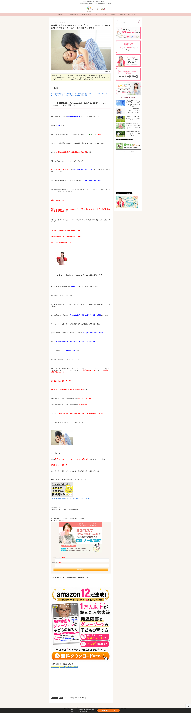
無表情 (71, 697)
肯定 (80, 697)
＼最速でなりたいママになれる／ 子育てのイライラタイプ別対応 (70, 499)
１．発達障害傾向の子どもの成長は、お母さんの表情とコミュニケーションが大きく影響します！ (80, 93)
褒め (84, 697)
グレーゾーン (55, 697)
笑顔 (76, 697)
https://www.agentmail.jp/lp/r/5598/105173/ (64, 667)
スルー (66, 697)
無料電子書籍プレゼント (108, 710)
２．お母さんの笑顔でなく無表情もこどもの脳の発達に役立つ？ (70, 95)
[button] (138, 22)
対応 (61, 697)
